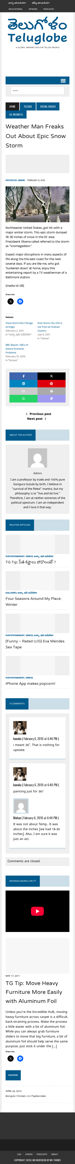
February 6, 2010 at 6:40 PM (41, 785)
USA (19, 1154)
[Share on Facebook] (23, 376)
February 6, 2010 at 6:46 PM (40, 738)
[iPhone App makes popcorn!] (37, 673)
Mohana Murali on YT (22, 881)
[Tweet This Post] (52, 376)
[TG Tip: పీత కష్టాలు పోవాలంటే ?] (37, 551)
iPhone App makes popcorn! (30, 684)
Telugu (28, 106)
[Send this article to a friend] (23, 391)
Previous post (40, 414)
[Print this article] (52, 391)
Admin (21, 180)
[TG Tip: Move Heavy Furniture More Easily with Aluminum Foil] (37, 971)
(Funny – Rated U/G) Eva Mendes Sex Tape (35, 644)
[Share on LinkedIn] (23, 383)
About (54, 1154)
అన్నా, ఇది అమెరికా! (17, 3)
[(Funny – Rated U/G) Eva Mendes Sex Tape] (37, 630)
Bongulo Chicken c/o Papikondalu (26, 1096)
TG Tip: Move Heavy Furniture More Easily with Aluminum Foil (34, 992)
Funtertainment (15, 556)
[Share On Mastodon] (52, 398)
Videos (29, 556)
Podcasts (48, 9)
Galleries (11, 593)
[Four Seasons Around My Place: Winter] (37, 588)
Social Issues (48, 106)
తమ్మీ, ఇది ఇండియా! (41, 3)
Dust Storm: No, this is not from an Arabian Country (50, 327)
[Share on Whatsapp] (23, 398)
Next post (34, 419)
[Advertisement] (40, 66)
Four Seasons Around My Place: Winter (34, 602)
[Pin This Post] (52, 383)
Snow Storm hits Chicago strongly (19, 325)
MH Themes (55, 1160)
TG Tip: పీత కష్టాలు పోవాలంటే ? (31, 562)
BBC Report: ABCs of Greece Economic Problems (17, 349)
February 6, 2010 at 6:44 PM (40, 818)
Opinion (33, 9)
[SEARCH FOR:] (37, 89)
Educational (16, 9)
